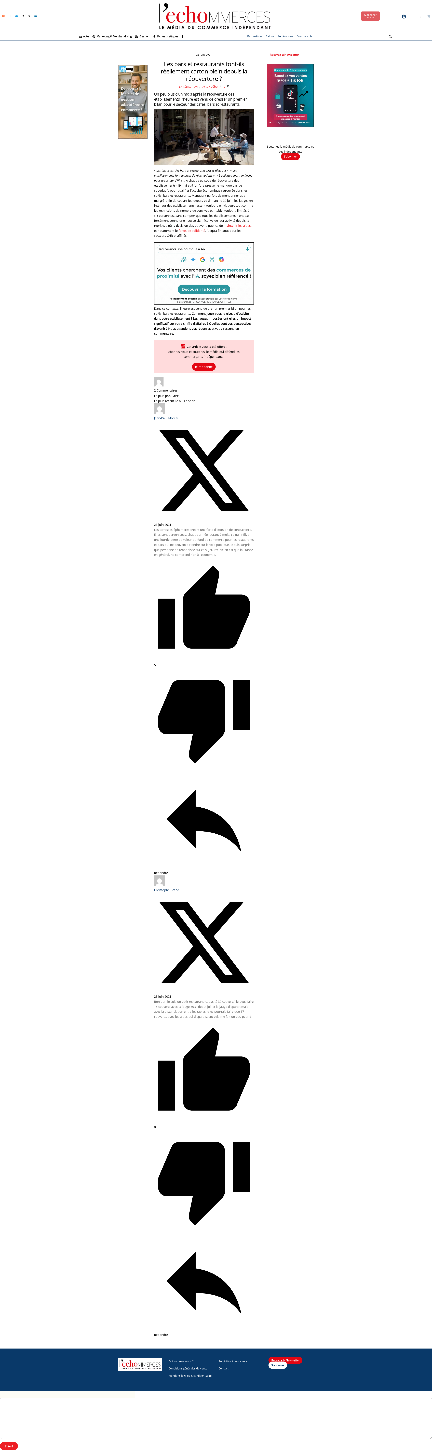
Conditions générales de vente (188, 1368)
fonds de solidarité (191, 231)
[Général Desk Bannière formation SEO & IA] (204, 303)
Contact (223, 1368)
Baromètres (254, 36)
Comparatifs (304, 36)
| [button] (182, 36)
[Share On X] (204, 519)
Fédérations (285, 36)
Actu (86, 36)
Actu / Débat (210, 86)
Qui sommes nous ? (181, 1361)
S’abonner (290, 156)
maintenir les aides (237, 226)
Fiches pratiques (167, 36)
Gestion (144, 36)
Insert (9, 1446)
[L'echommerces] (140, 1369)
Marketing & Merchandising (114, 36)
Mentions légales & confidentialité (190, 1376)
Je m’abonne (204, 367)
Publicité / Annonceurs (233, 1361)
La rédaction (188, 86)
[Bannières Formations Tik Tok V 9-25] (290, 126)
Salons (270, 36)
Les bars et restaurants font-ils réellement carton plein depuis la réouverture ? (204, 71)
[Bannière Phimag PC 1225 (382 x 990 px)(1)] (132, 138)
